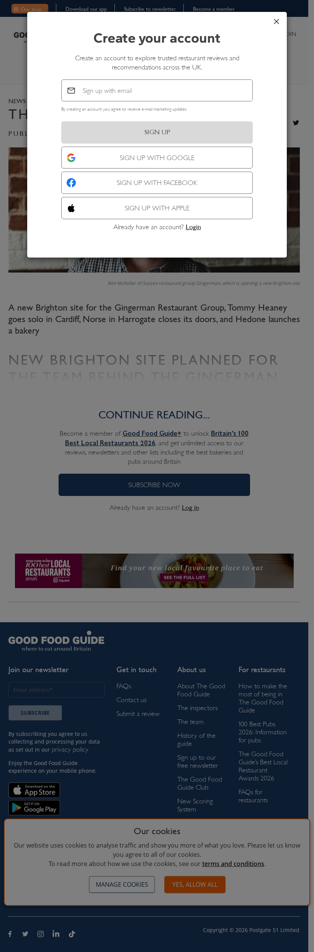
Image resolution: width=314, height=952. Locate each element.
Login (193, 227)
